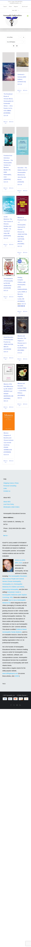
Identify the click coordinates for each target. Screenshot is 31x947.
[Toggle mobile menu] (28, 16)
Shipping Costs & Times (11, 483)
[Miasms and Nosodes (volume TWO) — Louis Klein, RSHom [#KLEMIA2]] (22, 372)
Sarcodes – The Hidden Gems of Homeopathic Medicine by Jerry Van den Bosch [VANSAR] (22, 175)
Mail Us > (5, 535)
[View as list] (16, 45)
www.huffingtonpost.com (10, 673)
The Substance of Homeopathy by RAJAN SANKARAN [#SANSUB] (8, 283)
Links (5, 488)
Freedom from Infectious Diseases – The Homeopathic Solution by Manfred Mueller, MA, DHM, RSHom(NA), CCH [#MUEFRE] (8, 167)
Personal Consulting (9, 486)
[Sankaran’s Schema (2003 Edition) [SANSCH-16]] (22, 62)
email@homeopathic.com (15, 3)
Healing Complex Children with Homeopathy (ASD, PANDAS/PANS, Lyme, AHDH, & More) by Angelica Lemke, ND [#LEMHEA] (22, 289)
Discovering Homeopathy (10, 589)
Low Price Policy (8, 504)
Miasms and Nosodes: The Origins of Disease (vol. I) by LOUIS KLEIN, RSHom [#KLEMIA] (22, 343)
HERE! (17, 676)
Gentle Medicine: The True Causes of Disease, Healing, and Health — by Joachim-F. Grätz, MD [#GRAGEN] (8, 226)
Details (11, 121)
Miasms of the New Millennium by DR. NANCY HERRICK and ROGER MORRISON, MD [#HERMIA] (8, 391)
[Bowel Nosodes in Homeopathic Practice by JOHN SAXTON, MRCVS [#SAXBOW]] (8, 326)
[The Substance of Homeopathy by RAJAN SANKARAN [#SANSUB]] (8, 267)
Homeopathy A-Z (7, 584)
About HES (6, 501)
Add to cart (6, 122)
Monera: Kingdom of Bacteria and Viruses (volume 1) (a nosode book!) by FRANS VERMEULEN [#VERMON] (8, 442)
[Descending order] (23, 37)
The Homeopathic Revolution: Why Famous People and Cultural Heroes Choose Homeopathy (14, 578)
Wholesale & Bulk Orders (11, 507)
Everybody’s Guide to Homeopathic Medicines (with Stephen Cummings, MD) (14, 594)
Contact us (6, 491)
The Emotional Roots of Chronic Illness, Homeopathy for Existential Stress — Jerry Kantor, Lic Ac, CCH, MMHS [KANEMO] (8, 103)
